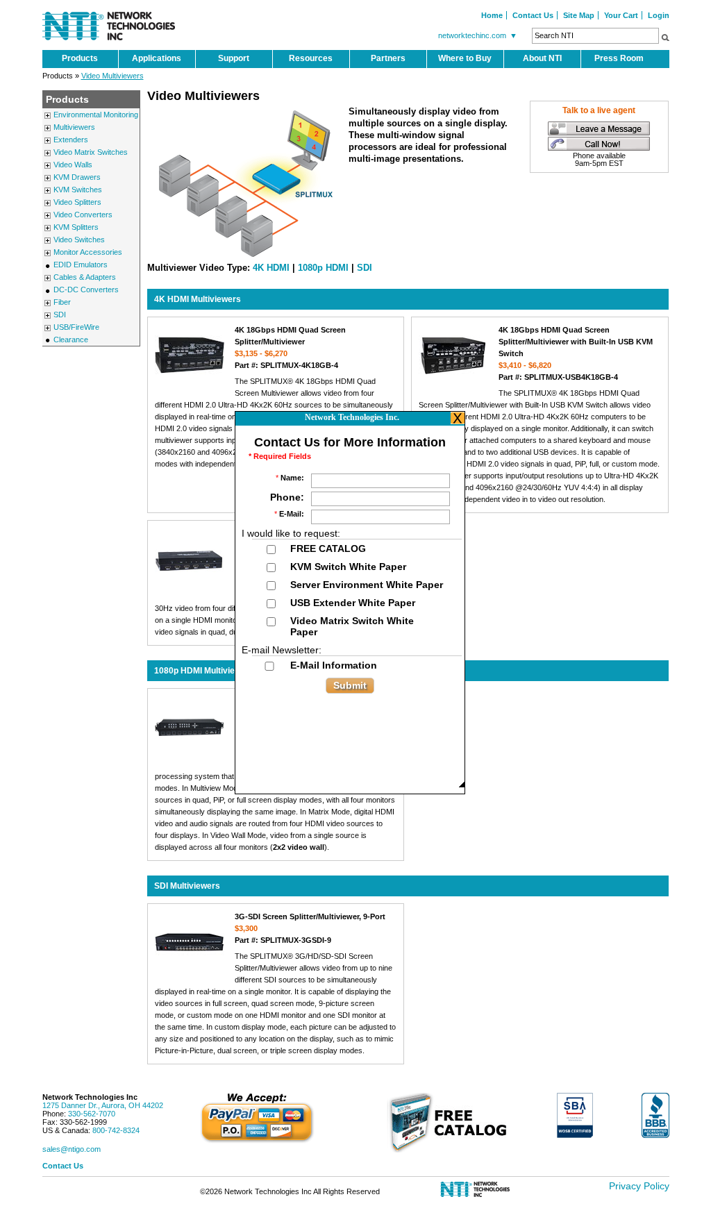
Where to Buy (465, 58)
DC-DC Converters (86, 289)
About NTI (542, 58)
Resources (311, 58)
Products (80, 58)
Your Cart (621, 15)
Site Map (578, 15)
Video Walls (72, 164)
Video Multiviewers (112, 76)
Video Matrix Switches (90, 152)
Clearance (70, 339)
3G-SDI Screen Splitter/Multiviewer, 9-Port (310, 928)
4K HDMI (271, 267)
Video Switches (79, 239)
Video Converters (82, 214)
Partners (388, 58)
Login (658, 15)
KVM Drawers (77, 177)
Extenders (70, 139)
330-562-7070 (91, 1113)
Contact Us (532, 15)
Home (492, 15)
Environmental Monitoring (95, 114)
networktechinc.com (477, 35)
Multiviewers (74, 127)
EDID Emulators (80, 264)
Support (233, 58)
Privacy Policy (639, 1185)
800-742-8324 (116, 1130)
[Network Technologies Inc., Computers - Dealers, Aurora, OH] (655, 1115)
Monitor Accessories (87, 252)
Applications (156, 58)
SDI (59, 314)
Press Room (619, 58)
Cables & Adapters (84, 277)
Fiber (62, 302)
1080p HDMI (323, 267)
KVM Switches (77, 189)
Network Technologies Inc (89, 1097)
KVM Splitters (76, 227)
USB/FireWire (76, 327)
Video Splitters (77, 202)
